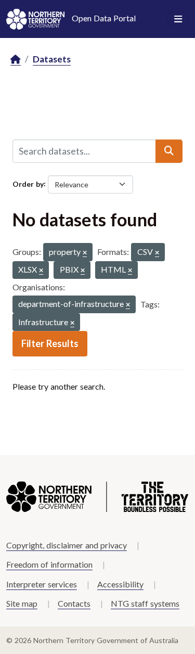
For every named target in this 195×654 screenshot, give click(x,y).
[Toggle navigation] (178, 19)
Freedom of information (49, 564)
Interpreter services (41, 584)
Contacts (74, 603)
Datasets (52, 59)
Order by (28, 183)
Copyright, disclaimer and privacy (66, 545)
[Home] (15, 60)
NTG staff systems (145, 603)
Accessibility (120, 584)
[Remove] (85, 253)
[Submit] (169, 150)
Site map (21, 603)
